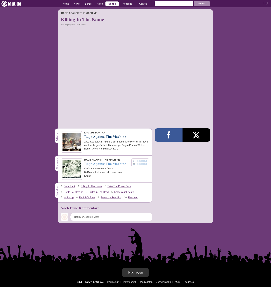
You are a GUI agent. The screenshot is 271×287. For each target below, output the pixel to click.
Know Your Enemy (124, 192)
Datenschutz (129, 282)
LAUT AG (98, 282)
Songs (112, 3)
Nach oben (135, 272)
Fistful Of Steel (87, 197)
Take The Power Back (119, 186)
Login (266, 3)
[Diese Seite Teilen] (169, 135)
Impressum (113, 282)
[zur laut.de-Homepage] (14, 3)
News (77, 3)
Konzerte (127, 3)
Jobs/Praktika (163, 282)
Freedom (133, 197)
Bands (88, 3)
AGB (177, 282)
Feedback (188, 282)
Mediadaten (146, 282)
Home (66, 3)
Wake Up (69, 197)
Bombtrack (69, 186)
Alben (100, 3)
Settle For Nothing (73, 192)
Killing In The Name (91, 186)
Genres (143, 3)
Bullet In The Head (99, 192)
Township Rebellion (111, 197)
